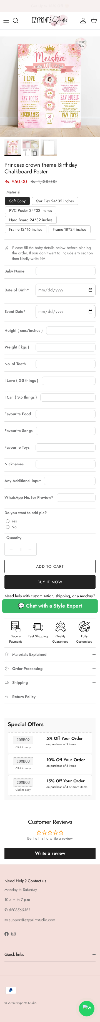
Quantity (13, 538)
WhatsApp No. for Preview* (28, 497)
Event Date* (15, 311)
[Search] (18, 20)
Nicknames (14, 464)
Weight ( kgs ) (16, 347)
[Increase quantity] (31, 549)
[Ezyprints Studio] (50, 20)
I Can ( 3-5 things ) (20, 397)
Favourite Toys (16, 447)
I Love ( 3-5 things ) (21, 380)
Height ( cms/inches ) (23, 330)
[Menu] (6, 20)
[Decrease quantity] (9, 549)
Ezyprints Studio (26, 1003)
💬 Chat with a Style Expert (50, 606)
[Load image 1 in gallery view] (50, 86)
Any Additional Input (22, 480)
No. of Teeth (15, 364)
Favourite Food (17, 414)
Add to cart (50, 566)
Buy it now (50, 582)
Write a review (50, 853)
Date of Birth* (16, 290)
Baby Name (14, 271)
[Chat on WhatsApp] (86, 1008)
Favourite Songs (18, 430)
